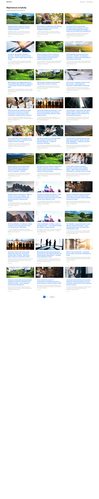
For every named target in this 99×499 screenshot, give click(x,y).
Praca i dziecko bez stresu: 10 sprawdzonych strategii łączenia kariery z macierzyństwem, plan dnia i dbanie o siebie (49, 281)
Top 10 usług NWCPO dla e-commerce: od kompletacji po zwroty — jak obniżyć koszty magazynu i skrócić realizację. (20, 140)
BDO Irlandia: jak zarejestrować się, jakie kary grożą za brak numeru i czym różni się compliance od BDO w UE (49, 28)
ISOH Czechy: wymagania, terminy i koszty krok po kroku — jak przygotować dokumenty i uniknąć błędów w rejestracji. (78, 84)
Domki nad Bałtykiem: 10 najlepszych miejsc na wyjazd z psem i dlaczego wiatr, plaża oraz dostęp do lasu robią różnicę (20, 225)
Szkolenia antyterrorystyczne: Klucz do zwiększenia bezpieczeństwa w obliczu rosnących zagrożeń (19, 28)
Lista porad (82, 1)
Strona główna (89, 1)
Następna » (52, 296)
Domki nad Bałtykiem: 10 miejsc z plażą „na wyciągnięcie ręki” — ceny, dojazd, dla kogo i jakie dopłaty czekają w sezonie (49, 225)
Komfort (9, 2)
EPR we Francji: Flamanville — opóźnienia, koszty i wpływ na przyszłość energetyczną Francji (78, 253)
